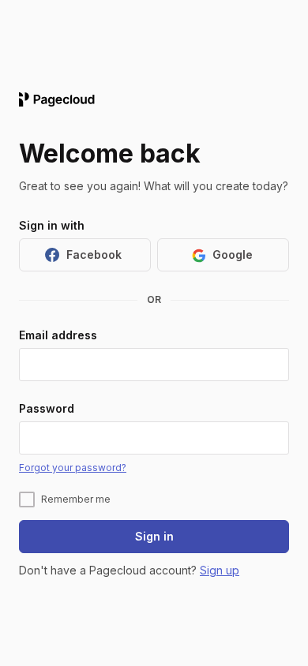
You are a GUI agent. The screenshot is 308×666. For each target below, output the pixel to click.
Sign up (219, 570)
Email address (58, 335)
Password (46, 408)
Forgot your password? (72, 467)
